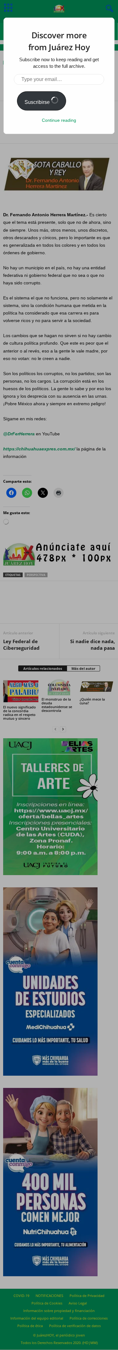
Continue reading (59, 120)
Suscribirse (38, 102)
